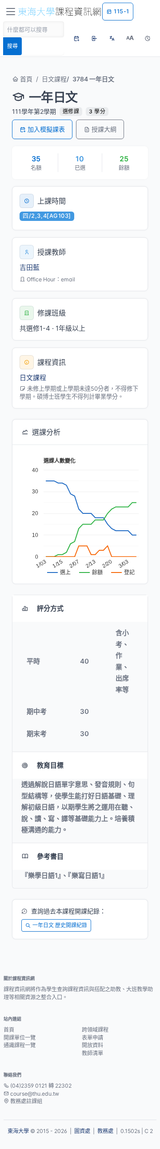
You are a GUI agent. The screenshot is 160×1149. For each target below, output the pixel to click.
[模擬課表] (76, 38)
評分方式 (50, 608)
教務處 (105, 1131)
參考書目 (50, 856)
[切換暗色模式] (147, 38)
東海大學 (18, 1131)
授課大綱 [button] (104, 129)
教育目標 (50, 765)
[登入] (94, 38)
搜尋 (12, 46)
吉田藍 (30, 267)
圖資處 (82, 1131)
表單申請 (92, 1037)
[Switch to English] (112, 38)
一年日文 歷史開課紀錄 (59, 925)
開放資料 (92, 1045)
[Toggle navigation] (11, 11)
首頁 (25, 79)
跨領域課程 (95, 1029)
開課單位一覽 (20, 1037)
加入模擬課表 (46, 129)
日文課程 (54, 79)
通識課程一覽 (20, 1045)
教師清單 (92, 1053)
